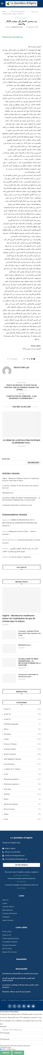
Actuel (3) (22, 719)
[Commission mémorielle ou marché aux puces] (9, 678)
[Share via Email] (34, 359)
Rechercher (6, 459)
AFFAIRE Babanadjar (22, 724)
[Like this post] (24, 359)
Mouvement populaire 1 (18, 11)
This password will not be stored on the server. (15, 1042)
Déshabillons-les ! (8, 493)
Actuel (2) (22, 714)
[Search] (41, 4)
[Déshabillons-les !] (9, 648)
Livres (22, 774)
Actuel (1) (22, 709)
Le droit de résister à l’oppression (20, 557)
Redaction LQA (17, 27)
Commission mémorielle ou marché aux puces (17, 505)
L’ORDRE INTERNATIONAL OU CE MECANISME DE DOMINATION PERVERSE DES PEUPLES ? (19, 523)
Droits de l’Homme (22, 744)
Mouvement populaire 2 (22, 784)
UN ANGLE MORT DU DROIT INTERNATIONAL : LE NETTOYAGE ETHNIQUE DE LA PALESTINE (29, 662)
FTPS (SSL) (11, 1049)
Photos (22, 799)
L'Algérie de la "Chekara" (22, 769)
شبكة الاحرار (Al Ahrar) (21, 875)
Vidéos (22, 814)
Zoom (22, 819)
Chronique (22, 734)
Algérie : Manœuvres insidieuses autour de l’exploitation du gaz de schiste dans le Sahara (18, 618)
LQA (41, 1000)
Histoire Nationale (22, 754)
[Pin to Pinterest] (31, 359)
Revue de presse (22, 809)
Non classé (22, 789)
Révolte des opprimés (22, 804)
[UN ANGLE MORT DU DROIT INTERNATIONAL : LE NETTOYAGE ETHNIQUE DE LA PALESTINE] (9, 662)
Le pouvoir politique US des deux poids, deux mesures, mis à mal (29, 633)
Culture (22, 739)
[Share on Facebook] (27, 359)
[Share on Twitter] (29, 359)
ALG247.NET (21, 882)
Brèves (22, 729)
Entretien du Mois (22, 749)
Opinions (22, 794)
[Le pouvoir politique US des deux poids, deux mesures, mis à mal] (9, 634)
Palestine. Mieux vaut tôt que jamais (16, 992)
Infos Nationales (22, 764)
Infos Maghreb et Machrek (22, 759)
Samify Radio (21, 888)
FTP (3, 1049)
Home (4, 11)
